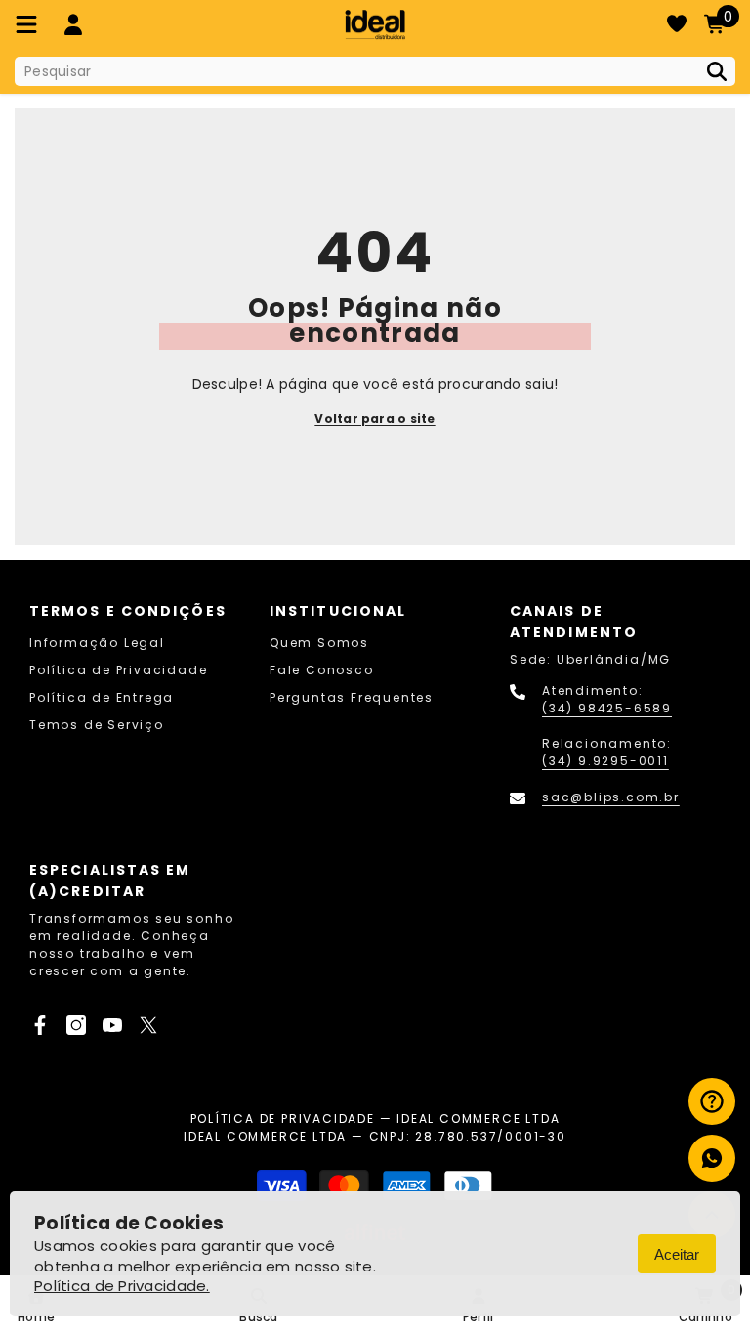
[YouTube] (112, 1025)
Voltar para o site (374, 418)
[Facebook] (40, 1025)
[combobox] (356, 71)
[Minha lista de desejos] (677, 24)
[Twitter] (148, 1025)
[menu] (26, 24)
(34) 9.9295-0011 (605, 761)
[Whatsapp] (711, 1158)
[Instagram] (76, 1025)
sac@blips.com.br (611, 797)
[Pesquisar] (375, 71)
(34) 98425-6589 (607, 708)
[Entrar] (73, 24)
